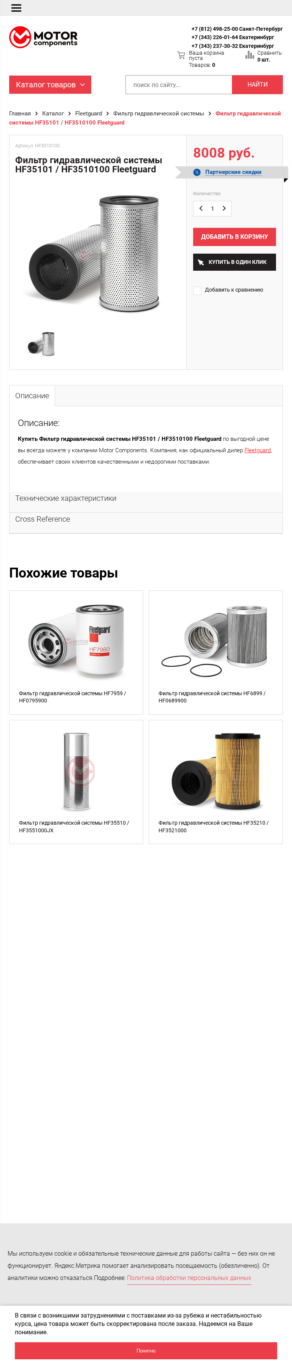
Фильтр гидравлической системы (158, 113)
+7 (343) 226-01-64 (215, 37)
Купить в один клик (238, 262)
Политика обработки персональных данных (189, 1277)
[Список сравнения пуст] (249, 54)
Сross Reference (42, 519)
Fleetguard (88, 113)
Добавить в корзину (234, 236)
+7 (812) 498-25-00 (215, 29)
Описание (32, 395)
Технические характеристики (65, 498)
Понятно (146, 1351)
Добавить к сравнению (234, 290)
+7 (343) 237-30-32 (215, 46)
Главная (20, 113)
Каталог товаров (46, 84)
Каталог (53, 113)
